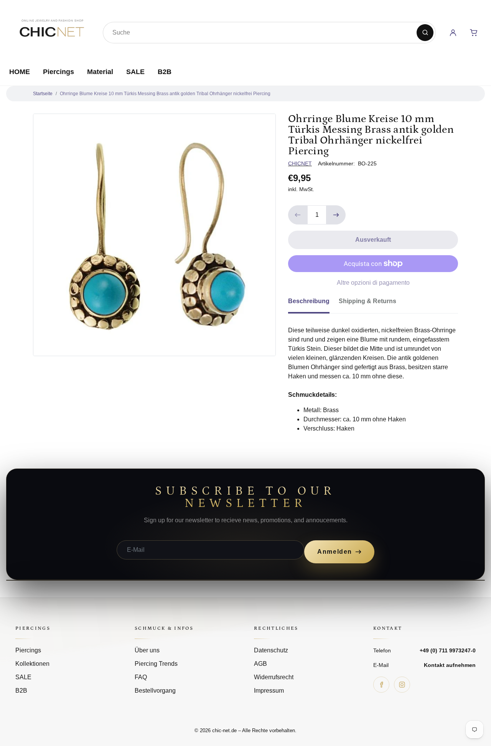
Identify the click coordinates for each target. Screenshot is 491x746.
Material (100, 72)
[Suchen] (425, 32)
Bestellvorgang (155, 690)
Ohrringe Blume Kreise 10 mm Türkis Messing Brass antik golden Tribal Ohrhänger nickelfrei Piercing (165, 93)
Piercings (58, 72)
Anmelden (334, 551)
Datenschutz (271, 650)
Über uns (147, 650)
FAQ (141, 677)
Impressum (269, 690)
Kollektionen (32, 663)
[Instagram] (402, 685)
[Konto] (453, 33)
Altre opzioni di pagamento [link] (373, 282)
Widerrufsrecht (273, 677)
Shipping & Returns (367, 301)
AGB (260, 663)
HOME (19, 72)
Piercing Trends (156, 663)
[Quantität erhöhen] (336, 214)
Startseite (43, 93)
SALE (135, 72)
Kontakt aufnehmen (450, 665)
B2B (164, 72)
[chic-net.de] (51, 31)
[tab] (313, 304)
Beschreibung (309, 301)
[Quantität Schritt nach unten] (297, 214)
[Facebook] (381, 685)
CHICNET (300, 163)
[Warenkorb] (474, 33)
